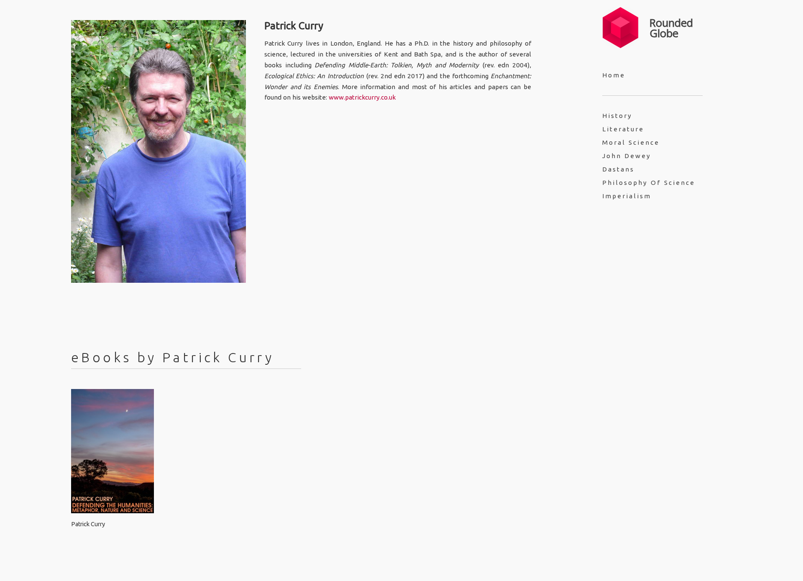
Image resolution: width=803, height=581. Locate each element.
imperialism (626, 196)
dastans (618, 169)
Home (613, 75)
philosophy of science (648, 182)
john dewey (626, 155)
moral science (631, 142)
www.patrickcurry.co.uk (362, 97)
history (617, 115)
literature (623, 129)
